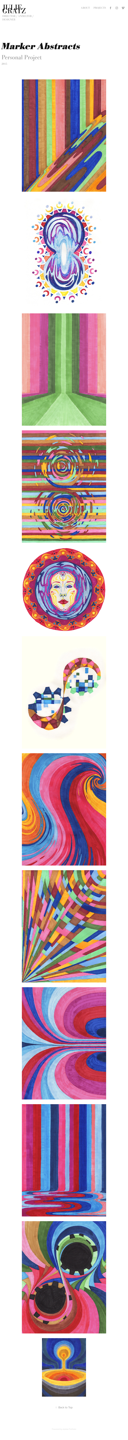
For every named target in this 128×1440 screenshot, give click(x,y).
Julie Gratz (14, 9)
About (85, 8)
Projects (100, 8)
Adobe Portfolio (69, 1429)
